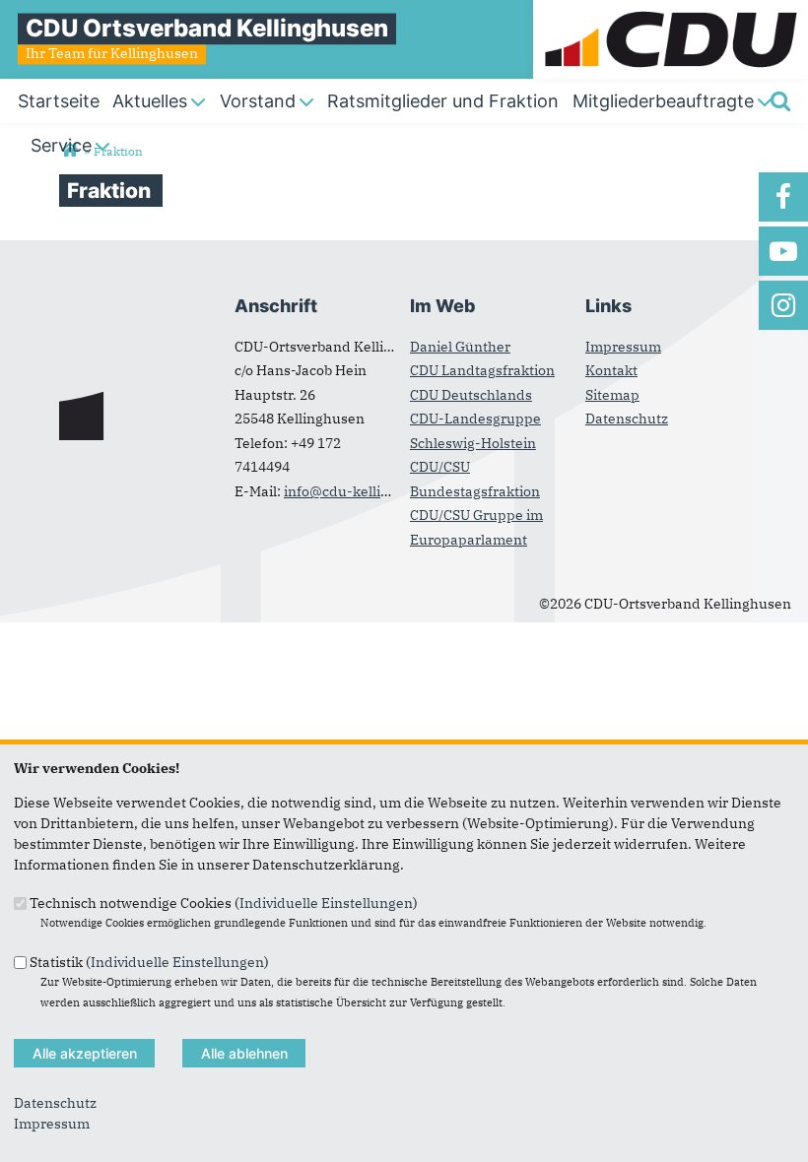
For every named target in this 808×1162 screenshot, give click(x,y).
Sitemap (612, 395)
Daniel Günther (460, 346)
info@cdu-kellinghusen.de (371, 491)
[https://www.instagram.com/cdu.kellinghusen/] (783, 305)
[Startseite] (670, 10)
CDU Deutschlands (471, 395)
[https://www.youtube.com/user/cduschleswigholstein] (783, 251)
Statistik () (149, 961)
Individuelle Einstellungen (326, 903)
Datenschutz (626, 418)
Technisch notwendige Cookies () (224, 903)
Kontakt (611, 370)
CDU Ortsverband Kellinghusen (207, 28)
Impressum (623, 346)
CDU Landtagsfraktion (482, 370)
